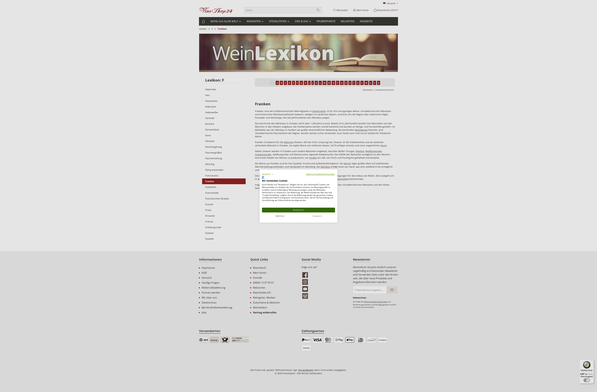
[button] (268, 174)
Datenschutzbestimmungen (320, 174)
